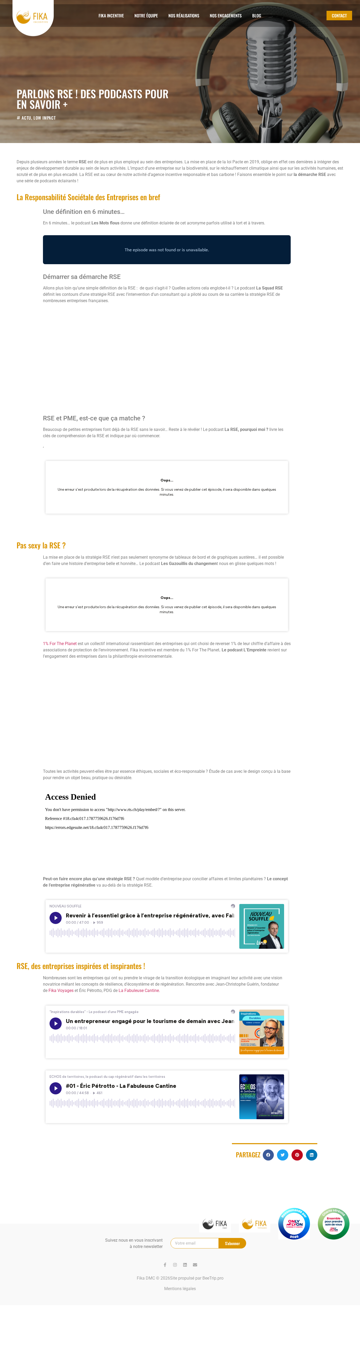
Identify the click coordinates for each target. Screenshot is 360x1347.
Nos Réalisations (183, 15)
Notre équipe (146, 15)
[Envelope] (195, 1265)
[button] (268, 1155)
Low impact (44, 118)
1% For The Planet (60, 643)
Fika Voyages (61, 990)
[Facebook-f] (165, 1265)
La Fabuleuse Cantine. (139, 990)
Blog (256, 15)
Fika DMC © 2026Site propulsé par (169, 1278)
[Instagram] (175, 1265)
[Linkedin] (185, 1265)
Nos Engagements (226, 15)
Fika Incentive (111, 15)
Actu (26, 118)
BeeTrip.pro (212, 1278)
